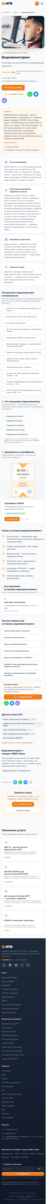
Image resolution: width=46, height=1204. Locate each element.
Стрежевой (15, 1157)
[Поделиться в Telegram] (15, 782)
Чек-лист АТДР (7, 1098)
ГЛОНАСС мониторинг (10, 993)
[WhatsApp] (29, 94)
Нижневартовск (7, 1154)
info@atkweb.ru (10, 1133)
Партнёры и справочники (11, 1082)
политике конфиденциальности (32, 1184)
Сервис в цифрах (8, 1106)
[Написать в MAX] (16, 965)
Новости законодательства (12, 1094)
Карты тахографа (8, 981)
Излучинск (25, 1157)
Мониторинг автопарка (10, 1008)
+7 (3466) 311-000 (15, 94)
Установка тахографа (9, 989)
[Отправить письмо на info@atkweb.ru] (28, 965)
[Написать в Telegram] (10, 965)
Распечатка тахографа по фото (13, 1055)
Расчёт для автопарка (10, 1039)
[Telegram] (35, 94)
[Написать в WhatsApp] (4, 965)
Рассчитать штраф (9, 1031)
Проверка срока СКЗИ (10, 1024)
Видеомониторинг (8, 997)
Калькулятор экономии (10, 1035)
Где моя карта (7, 1027)
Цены (4, 1075)
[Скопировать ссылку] (31, 782)
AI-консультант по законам (12, 1051)
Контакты (5, 1113)
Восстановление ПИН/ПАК (11, 1005)
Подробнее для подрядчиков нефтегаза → (22, 441)
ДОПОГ (4, 1001)
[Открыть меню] (42, 3)
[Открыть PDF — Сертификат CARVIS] (23, 480)
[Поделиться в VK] (25, 782)
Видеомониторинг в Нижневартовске (16, 771)
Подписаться (24, 1174)
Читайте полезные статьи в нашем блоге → (18, 743)
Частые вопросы (10, 142)
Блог (3, 1090)
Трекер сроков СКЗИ (9, 1059)
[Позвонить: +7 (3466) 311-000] (22, 965)
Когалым (25, 1154)
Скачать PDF (13, 519)
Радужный (5, 1157)
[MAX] (4, 100)
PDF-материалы (7, 1086)
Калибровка (6, 985)
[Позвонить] (37, 3)
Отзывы (4, 1078)
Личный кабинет (8, 1117)
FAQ (3, 1110)
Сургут (17, 1154)
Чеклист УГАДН (7, 1043)
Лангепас (40, 1154)
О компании (6, 1071)
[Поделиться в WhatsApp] (20, 782)
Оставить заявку (15, 88)
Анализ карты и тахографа (11, 1047)
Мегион (32, 1154)
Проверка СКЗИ (8, 1102)
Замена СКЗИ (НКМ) (9, 977)
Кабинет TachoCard (9, 1012)
